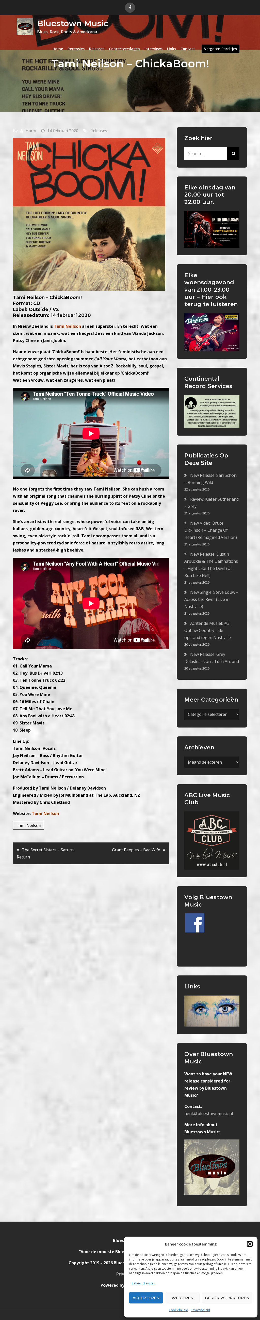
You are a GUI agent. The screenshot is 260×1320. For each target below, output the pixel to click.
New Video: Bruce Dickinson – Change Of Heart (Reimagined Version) (210, 530)
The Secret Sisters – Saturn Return (45, 853)
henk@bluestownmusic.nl (208, 1113)
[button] (249, 1244)
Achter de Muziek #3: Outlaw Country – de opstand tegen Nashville (207, 630)
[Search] (233, 153)
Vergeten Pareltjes (220, 48)
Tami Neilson (45, 813)
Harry (30, 131)
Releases (96, 48)
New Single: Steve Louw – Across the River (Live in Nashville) (211, 599)
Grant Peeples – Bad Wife (136, 850)
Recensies (76, 48)
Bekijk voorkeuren (227, 1297)
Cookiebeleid (178, 1310)
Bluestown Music (72, 23)
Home (58, 48)
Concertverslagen (124, 48)
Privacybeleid (200, 1310)
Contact (188, 48)
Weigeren (183, 1297)
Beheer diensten (143, 1283)
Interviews (153, 48)
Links (171, 48)
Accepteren (146, 1297)
